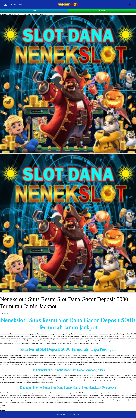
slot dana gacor (46, 334)
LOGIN (34, 11)
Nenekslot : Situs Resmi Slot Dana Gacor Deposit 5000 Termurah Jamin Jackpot (25, 14)
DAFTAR (102, 11)
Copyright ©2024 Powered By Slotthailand (68, 414)
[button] (2, 410)
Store (1, 14)
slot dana (103, 375)
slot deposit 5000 (11, 355)
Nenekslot (6, 393)
